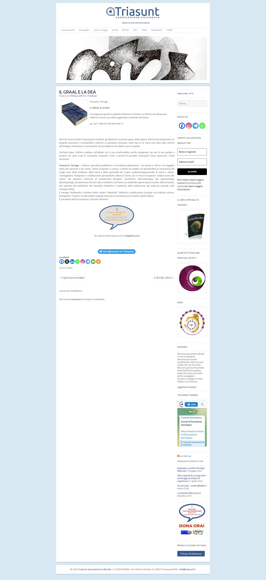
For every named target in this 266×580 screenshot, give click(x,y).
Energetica (84, 30)
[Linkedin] (72, 261)
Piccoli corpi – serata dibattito (191, 485)
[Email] (93, 261)
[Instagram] (82, 261)
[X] (67, 261)
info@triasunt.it (132, 236)
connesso (75, 299)
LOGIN (169, 30)
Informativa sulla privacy (189, 184)
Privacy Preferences (191, 553)
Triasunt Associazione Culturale (94, 569)
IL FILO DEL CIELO (162, 278)
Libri (135, 30)
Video (144, 30)
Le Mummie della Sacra (188, 493)
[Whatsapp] (77, 261)
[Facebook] (61, 261)
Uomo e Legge (101, 30)
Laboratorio (156, 30)
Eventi (115, 30)
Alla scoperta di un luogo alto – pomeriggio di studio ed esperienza (192, 478)
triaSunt (92, 95)
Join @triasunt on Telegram (118, 251)
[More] (98, 261)
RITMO (125, 30)
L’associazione (68, 30)
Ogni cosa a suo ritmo (74, 278)
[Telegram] (88, 261)
